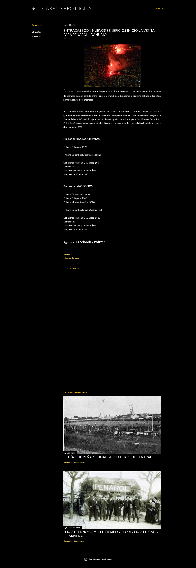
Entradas (36, 36)
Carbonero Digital (68, 8)
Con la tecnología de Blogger (100, 559)
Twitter (99, 242)
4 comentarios (79, 462)
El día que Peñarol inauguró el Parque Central (107, 457)
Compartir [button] (37, 25)
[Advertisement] (112, 364)
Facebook (83, 242)
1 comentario (79, 541)
